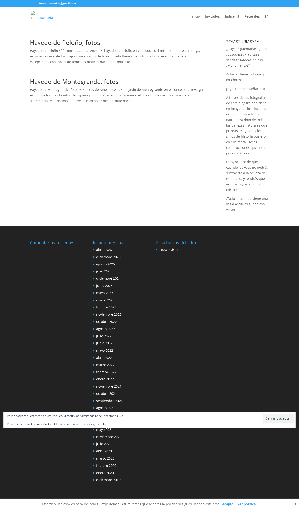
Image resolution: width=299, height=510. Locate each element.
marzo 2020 (105, 458)
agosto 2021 (105, 408)
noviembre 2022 (108, 314)
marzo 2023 (105, 300)
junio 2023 (104, 285)
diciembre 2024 (108, 278)
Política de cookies (120, 424)
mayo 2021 (104, 429)
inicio (195, 16)
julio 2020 (103, 444)
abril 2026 (104, 249)
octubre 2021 (106, 393)
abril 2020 (104, 451)
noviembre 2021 (108, 386)
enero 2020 (105, 473)
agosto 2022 (105, 329)
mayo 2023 (104, 293)
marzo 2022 (105, 365)
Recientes (252, 16)
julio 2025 (103, 271)
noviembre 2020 (108, 437)
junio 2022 (104, 343)
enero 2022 (105, 379)
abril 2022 (104, 357)
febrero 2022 (106, 372)
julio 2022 (103, 336)
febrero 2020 (106, 465)
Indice (230, 16)
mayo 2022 (104, 350)
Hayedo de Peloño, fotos (65, 42)
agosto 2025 (105, 264)
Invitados (212, 16)
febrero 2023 (106, 307)
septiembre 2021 (109, 401)
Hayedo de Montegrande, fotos (74, 81)
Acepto (228, 504)
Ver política (246, 504)
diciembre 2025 (108, 257)
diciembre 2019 (108, 480)
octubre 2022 (106, 321)
